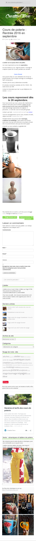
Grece (4, 365)
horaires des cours (17, 116)
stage (5, 373)
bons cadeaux (27, 356)
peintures (7, 370)
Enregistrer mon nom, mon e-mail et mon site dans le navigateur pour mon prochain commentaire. (16, 267)
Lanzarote (15, 365)
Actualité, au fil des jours (19, 212)
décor (13, 363)
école (28, 374)
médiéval (17, 367)
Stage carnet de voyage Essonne (16, 322)
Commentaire (7, 230)
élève (5, 376)
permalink (19, 213)
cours (4, 213)
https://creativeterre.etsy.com (10, 490)
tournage (12, 373)
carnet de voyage (8, 360)
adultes (6, 356)
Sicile (29, 370)
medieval (24, 365)
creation (7, 362)
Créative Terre (16, 39)
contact (9, 91)
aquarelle (12, 356)
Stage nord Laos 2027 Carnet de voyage (18, 328)
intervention (9, 365)
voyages (22, 373)
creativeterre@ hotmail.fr (19, 112)
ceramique (18, 359)
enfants (18, 362)
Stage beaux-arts (9, 217)
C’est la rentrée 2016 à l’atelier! (26, 218)
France (30, 363)
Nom (4, 247)
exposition (25, 363)
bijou (22, 357)
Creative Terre (18, 16)
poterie (15, 370)
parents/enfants (25, 367)
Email (4, 254)
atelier (17, 356)
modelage (10, 367)
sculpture (23, 370)
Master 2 (19, 365)
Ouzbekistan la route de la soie (16, 312)
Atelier (17, 12)
